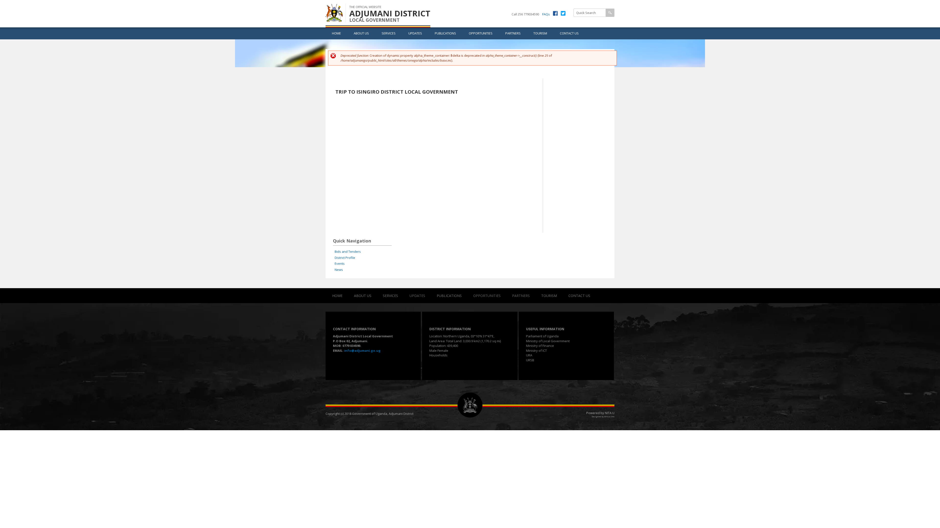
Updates (415, 33)
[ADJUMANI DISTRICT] (334, 19)
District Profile (345, 257)
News (339, 269)
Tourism (540, 33)
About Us (361, 33)
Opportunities (481, 33)
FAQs (546, 14)
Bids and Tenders (348, 251)
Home (336, 33)
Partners (513, 33)
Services (389, 33)
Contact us (569, 33)
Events (340, 263)
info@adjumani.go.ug (362, 350)
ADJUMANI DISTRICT (389, 13)
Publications (445, 33)
